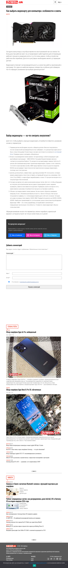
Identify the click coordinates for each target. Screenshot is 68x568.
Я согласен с (25, 282)
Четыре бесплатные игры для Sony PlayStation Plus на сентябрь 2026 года (24, 526)
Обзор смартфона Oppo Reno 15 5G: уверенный (17, 462)
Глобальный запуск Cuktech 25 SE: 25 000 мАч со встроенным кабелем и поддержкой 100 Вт (28, 522)
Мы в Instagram (35, 235)
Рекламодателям (10, 558)
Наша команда (9, 560)
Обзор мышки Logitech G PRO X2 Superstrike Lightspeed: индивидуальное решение (25, 449)
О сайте (8, 557)
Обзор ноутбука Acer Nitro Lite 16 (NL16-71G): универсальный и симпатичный (24, 458)
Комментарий (10, 253)
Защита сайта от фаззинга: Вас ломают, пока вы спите (19, 453)
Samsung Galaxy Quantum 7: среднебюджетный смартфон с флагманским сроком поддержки (28, 518)
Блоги (32, 560)
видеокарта (9, 6)
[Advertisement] (21, 310)
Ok (34, 565)
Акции (32, 559)
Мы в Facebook (17, 235)
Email (8, 277)
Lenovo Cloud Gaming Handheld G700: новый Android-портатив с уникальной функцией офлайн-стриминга (31, 530)
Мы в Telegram (52, 235)
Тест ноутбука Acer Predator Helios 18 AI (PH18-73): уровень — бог (22, 445)
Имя (8, 273)
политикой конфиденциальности (29, 282)
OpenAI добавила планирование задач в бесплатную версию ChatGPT (22, 514)
